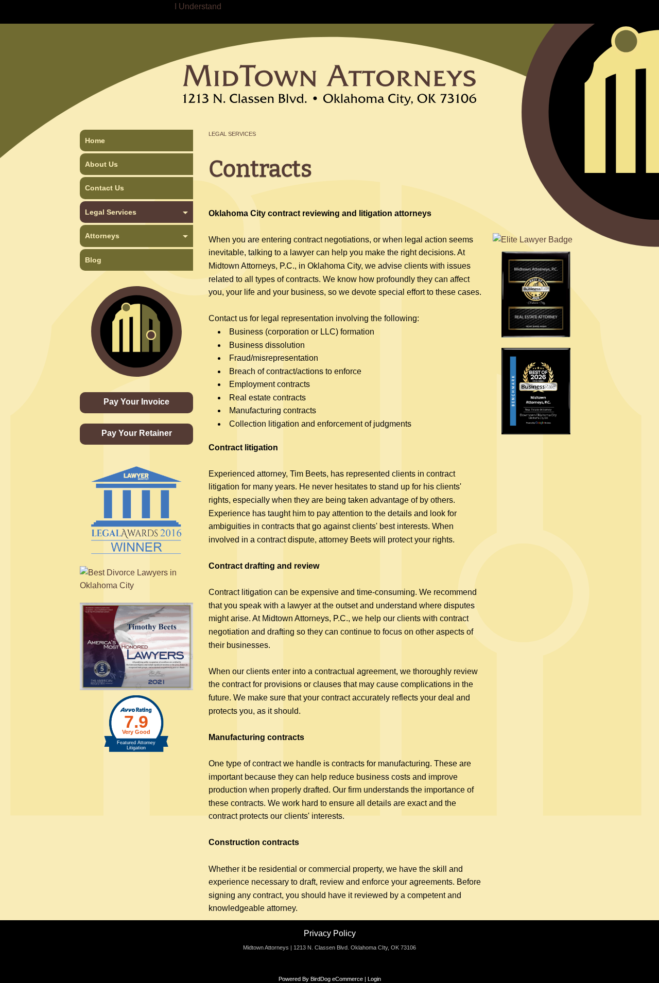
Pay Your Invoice (136, 401)
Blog (93, 260)
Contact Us (104, 188)
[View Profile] (533, 239)
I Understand (198, 6)
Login (374, 979)
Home (95, 140)
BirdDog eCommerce (336, 979)
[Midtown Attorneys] (329, 71)
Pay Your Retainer (136, 433)
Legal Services (232, 134)
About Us (101, 164)
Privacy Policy (330, 933)
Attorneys (102, 236)
